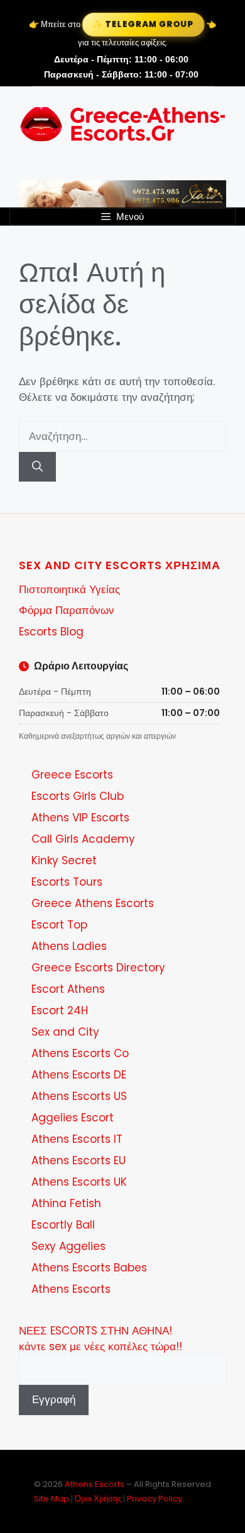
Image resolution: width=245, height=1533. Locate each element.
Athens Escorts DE (78, 1074)
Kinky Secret (64, 860)
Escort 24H (59, 1010)
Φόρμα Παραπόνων (66, 610)
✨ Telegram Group (143, 24)
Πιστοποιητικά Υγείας (69, 589)
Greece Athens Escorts (92, 903)
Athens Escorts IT (76, 1139)
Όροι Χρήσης (98, 1499)
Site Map (51, 1499)
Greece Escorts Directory (98, 967)
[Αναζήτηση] (37, 467)
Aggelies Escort (72, 1117)
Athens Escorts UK (79, 1181)
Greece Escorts (72, 774)
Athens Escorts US (79, 1096)
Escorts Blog (51, 631)
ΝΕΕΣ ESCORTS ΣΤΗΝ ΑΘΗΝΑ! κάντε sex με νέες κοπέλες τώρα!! (100, 1339)
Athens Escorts (71, 1289)
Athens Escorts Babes (89, 1267)
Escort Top (59, 924)
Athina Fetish (66, 1203)
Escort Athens (68, 989)
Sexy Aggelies (68, 1246)
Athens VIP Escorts (80, 817)
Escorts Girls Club (77, 796)
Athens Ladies (69, 946)
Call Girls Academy (83, 839)
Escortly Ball (63, 1224)
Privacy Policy (154, 1499)
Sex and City (65, 1031)
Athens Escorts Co (80, 1053)
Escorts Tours (66, 881)
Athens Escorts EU (78, 1160)
